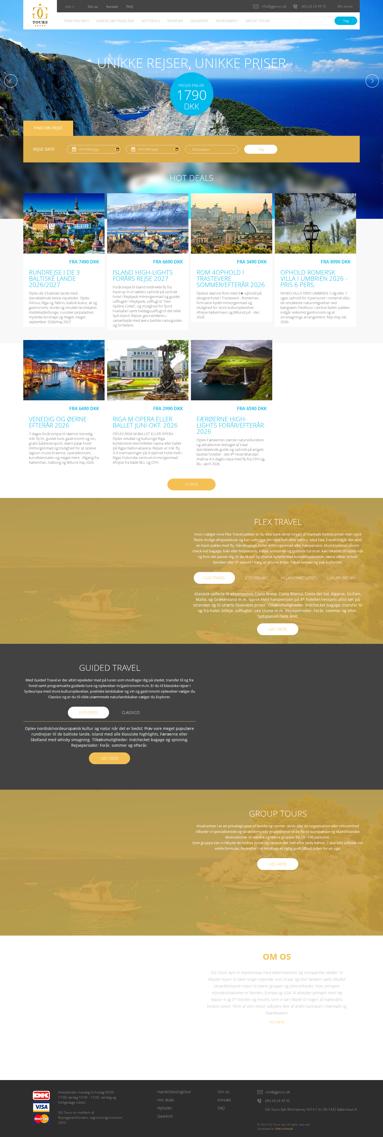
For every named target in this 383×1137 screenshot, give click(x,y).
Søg (346, 20)
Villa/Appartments (299, 577)
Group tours (257, 21)
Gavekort (199, 21)
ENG (68, 7)
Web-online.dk (284, 1129)
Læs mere (278, 629)
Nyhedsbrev (227, 21)
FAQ (129, 7)
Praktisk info (76, 21)
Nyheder (175, 21)
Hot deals (150, 21)
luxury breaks (341, 577)
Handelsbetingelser (115, 21)
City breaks (256, 577)
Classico (131, 712)
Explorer (88, 712)
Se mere (191, 484)
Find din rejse (48, 127)
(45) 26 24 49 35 (277, 1101)
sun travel (214, 577)
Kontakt (112, 7)
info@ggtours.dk (277, 1092)
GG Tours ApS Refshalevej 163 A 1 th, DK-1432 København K (311, 1109)
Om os (93, 7)
